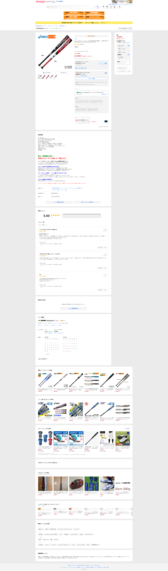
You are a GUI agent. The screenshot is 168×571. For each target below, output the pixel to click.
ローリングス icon (81, 544)
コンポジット (45, 539)
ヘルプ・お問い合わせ (98, 567)
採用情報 (91, 567)
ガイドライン (83, 567)
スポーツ (54, 189)
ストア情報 (59, 325)
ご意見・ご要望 (105, 567)
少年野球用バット (62, 25)
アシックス (55, 25)
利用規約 (78, 567)
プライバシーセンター (72, 567)
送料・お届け (46, 325)
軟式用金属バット (95, 544)
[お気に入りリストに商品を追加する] (129, 71)
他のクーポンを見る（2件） (81, 68)
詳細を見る (104, 94)
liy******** (105, 276)
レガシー (73, 544)
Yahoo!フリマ (97, 565)
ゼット (61, 534)
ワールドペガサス (74, 534)
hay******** (105, 231)
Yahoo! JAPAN (111, 4)
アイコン (47, 544)
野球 (58, 189)
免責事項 (88, 567)
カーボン (56, 539)
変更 (128, 45)
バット (62, 189)
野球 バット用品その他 (51, 529)
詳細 (87, 51)
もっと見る (127, 428)
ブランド (50, 25)
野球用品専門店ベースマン (40, 25)
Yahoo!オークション (89, 565)
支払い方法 (40, 325)
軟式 (66, 189)
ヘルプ (131, 4)
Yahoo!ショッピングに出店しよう (122, 4)
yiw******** (105, 255)
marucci (81, 534)
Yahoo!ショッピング (72, 565)
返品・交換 (53, 325)
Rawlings (66, 534)
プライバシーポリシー (63, 567)
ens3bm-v (41, 544)
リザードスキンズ (88, 534)
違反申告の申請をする (104, 126)
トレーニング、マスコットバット (65, 529)
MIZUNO (41, 534)
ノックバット (76, 529)
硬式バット (41, 529)
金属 (40, 539)
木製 (51, 539)
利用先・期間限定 (84, 75)
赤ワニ (88, 544)
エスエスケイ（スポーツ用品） (51, 534)
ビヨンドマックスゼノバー (63, 544)
